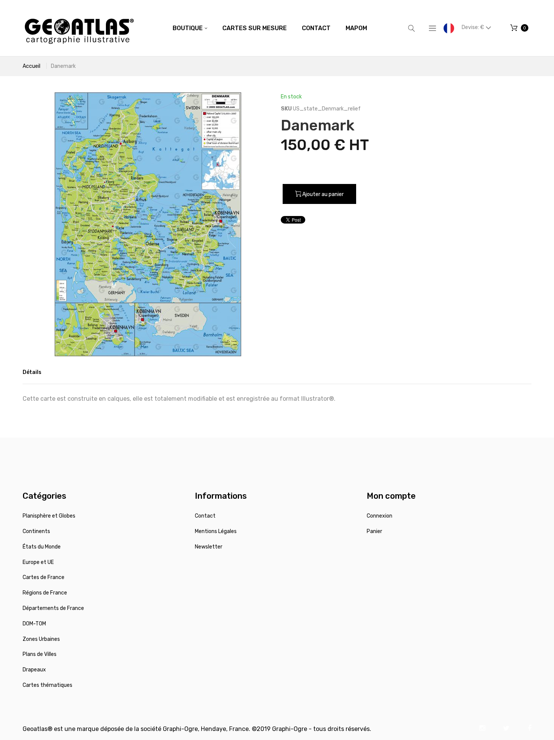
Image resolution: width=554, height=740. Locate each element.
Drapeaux (34, 669)
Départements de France (53, 608)
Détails (32, 372)
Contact (205, 516)
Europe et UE (38, 562)
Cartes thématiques (47, 685)
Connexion (379, 516)
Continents (36, 531)
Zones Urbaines (41, 639)
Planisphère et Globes (49, 516)
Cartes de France (43, 577)
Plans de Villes (40, 654)
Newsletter (208, 547)
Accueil (31, 66)
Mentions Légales (216, 531)
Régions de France (45, 593)
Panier (374, 531)
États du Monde (42, 547)
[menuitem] (190, 28)
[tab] (32, 372)
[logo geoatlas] (79, 28)
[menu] (269, 28)
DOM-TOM (34, 623)
